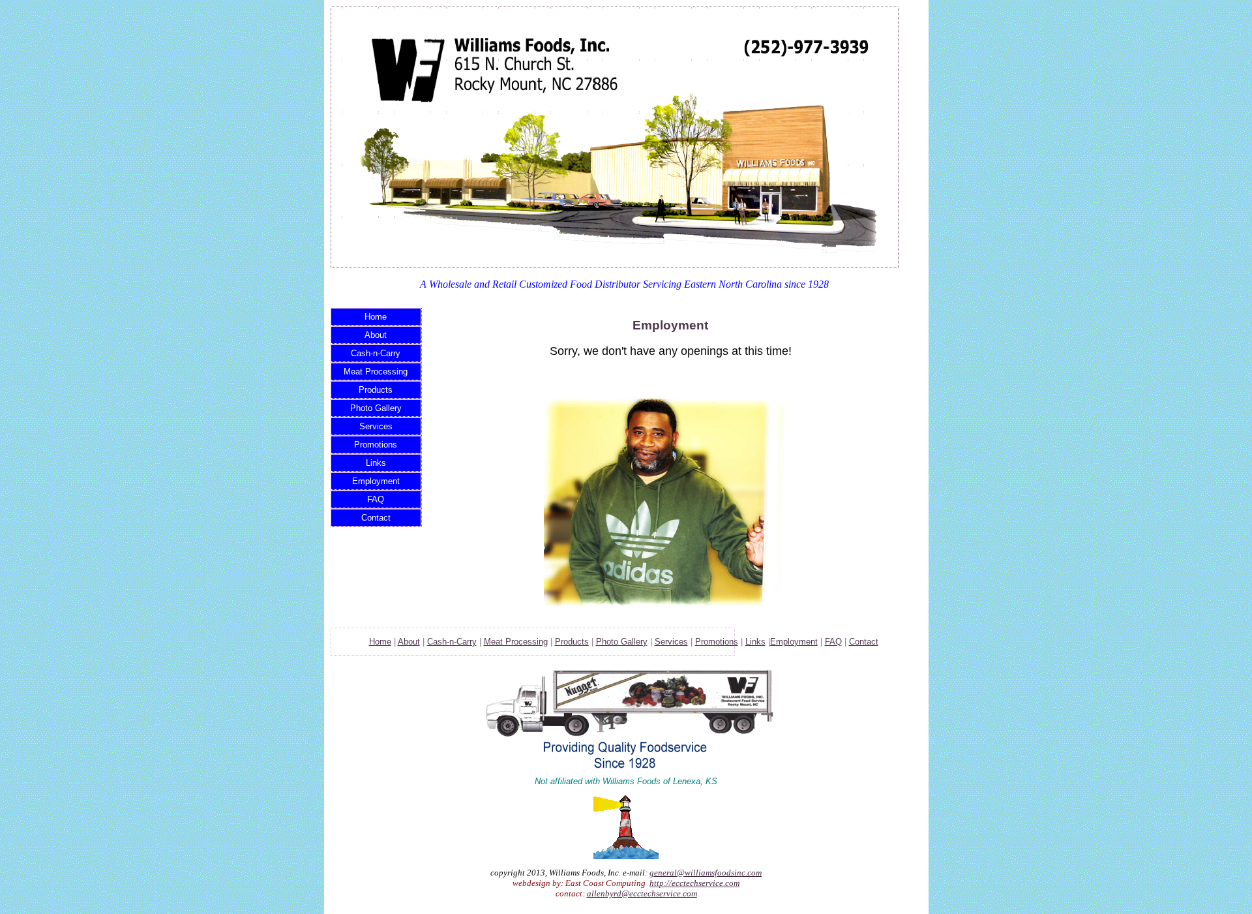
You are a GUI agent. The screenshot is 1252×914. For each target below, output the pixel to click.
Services (376, 426)
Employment (376, 481)
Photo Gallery (376, 408)
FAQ (375, 499)
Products (376, 390)
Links (376, 463)
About (376, 335)
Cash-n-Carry (375, 353)
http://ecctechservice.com (694, 883)
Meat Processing (376, 371)
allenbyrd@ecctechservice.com (642, 893)
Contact (376, 518)
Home (376, 317)
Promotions (375, 444)
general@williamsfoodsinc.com (705, 872)
